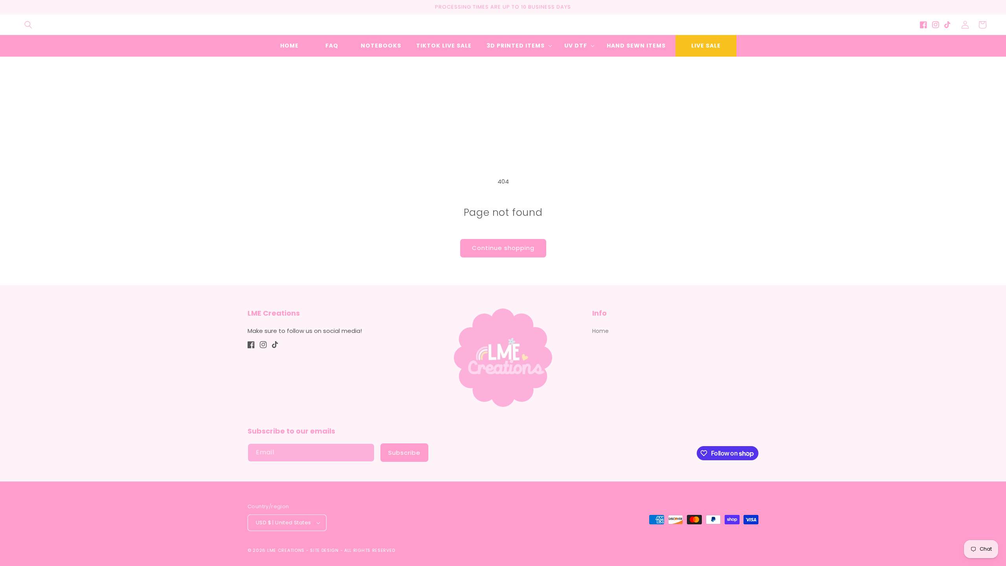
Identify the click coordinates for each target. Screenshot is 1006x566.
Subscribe (404, 452)
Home (600, 331)
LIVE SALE (706, 46)
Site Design (324, 550)
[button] (28, 24)
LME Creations (286, 550)
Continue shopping (503, 248)
